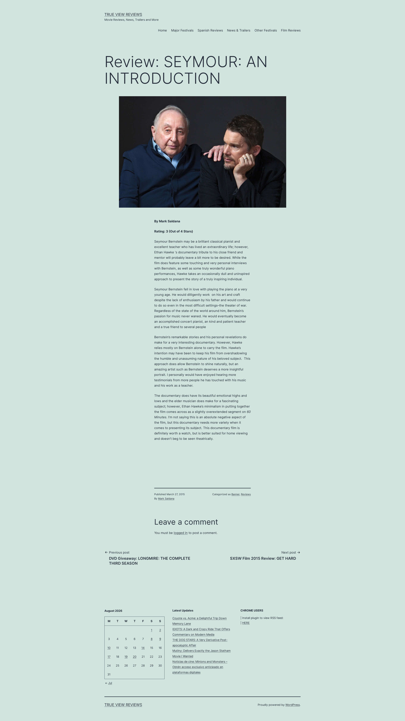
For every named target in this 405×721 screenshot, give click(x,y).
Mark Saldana (166, 498)
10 (108, 647)
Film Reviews (291, 30)
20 (134, 656)
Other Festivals (266, 30)
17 (109, 656)
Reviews (246, 494)
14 (143, 647)
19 (126, 656)
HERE (246, 622)
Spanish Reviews (210, 30)
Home (162, 30)
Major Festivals (182, 30)
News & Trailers (238, 30)
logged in (181, 533)
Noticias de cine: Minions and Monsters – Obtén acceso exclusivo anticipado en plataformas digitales (199, 667)
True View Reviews (123, 14)
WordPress (292, 704)
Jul (110, 683)
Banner (235, 494)
